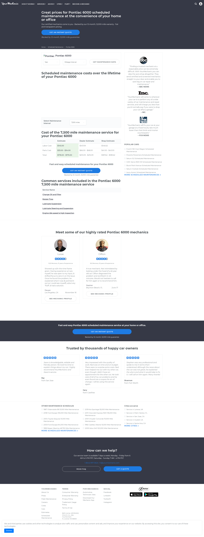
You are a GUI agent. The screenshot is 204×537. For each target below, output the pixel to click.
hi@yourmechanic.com (109, 463)
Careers (44, 502)
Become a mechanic (80, 4)
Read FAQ (81, 469)
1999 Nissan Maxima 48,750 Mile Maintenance (62, 428)
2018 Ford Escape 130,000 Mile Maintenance (61, 413)
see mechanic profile (60, 299)
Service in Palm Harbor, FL (136, 413)
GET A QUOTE (122, 469)
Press (43, 496)
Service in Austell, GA (134, 420)
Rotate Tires (47, 199)
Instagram (108, 502)
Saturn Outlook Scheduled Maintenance (142, 169)
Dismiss (9, 530)
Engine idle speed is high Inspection (58, 213)
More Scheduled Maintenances (142, 175)
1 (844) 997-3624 (92, 463)
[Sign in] (200, 4)
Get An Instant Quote (81, 171)
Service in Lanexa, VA (134, 409)
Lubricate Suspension (52, 204)
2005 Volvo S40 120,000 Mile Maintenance (101, 428)
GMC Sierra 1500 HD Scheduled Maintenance (144, 162)
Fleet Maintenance (48, 499)
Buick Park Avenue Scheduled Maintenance (143, 165)
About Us (45, 492)
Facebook (107, 492)
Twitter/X (107, 499)
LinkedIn (107, 496)
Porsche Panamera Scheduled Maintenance (143, 155)
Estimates (45, 512)
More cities (130, 426)
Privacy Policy (67, 499)
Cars (43, 509)
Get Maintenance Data (104, 62)
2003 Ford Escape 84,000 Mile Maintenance (61, 425)
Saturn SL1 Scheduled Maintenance (140, 158)
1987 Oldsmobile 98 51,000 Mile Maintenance (61, 409)
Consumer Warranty (70, 492)
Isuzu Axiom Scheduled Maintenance (141, 172)
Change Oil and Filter (51, 195)
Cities (43, 506)
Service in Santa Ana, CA (136, 423)
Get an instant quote (61, 32)
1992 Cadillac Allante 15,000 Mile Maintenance (103, 425)
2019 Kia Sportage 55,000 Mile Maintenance (102, 409)
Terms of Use (67, 508)
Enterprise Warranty (70, 496)
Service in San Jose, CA (135, 416)
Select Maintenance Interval (52, 122)
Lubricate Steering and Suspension (57, 208)
